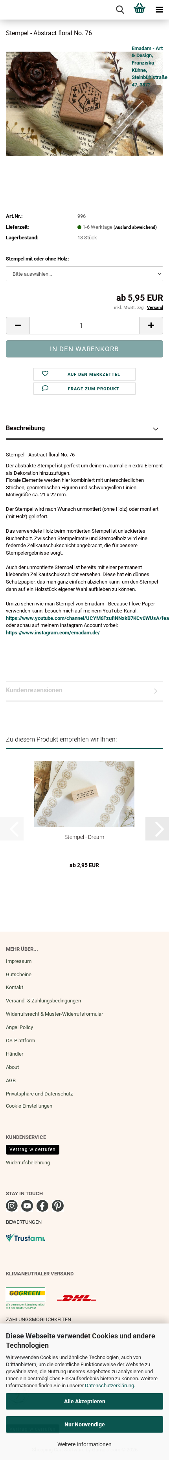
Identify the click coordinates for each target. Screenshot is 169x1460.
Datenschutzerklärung (109, 1385)
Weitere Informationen (84, 1444)
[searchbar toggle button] (120, 10)
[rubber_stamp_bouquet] (84, 103)
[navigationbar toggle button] (159, 10)
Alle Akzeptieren (84, 1401)
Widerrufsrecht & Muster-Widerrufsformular (54, 1014)
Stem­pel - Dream (84, 837)
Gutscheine (18, 974)
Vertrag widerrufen (32, 1149)
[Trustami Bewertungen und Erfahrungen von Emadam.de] (25, 1237)
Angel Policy (19, 1027)
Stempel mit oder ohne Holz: (37, 259)
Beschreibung (25, 428)
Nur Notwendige (84, 1424)
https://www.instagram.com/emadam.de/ (53, 633)
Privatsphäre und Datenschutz (39, 1094)
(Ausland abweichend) (135, 227)
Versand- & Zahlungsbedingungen (43, 1001)
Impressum (18, 961)
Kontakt (14, 987)
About (12, 1067)
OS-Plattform (20, 1040)
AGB (11, 1080)
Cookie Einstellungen (29, 1106)
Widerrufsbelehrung (28, 1162)
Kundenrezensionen (34, 690)
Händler (14, 1054)
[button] (17, 325)
